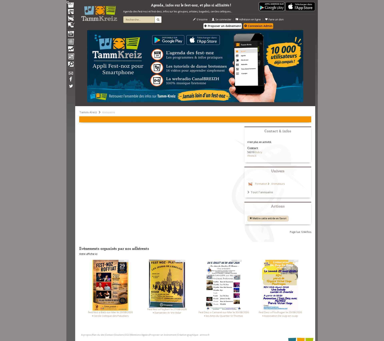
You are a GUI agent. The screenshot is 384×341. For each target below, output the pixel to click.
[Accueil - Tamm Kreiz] (99, 12)
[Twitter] (70, 88)
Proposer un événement (162, 334)
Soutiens (119, 334)
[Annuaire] (70, 42)
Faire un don (276, 19)
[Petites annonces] (70, 65)
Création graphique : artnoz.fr (193, 334)
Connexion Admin (259, 26)
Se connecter (223, 19)
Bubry (258, 152)
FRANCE (252, 156)
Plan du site (98, 334)
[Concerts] (70, 12)
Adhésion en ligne (250, 19)
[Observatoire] (70, 49)
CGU (127, 334)
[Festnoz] (70, 4)
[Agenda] (70, 35)
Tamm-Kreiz (88, 112)
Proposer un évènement (224, 26)
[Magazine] (70, 57)
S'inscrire (202, 19)
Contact (109, 334)
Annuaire (108, 112)
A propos (86, 334)
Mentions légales (139, 334)
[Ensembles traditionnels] (70, 23)
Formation (261, 183)
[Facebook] (70, 80)
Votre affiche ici (88, 254)
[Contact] (70, 74)
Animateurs (278, 183)
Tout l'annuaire (262, 192)
